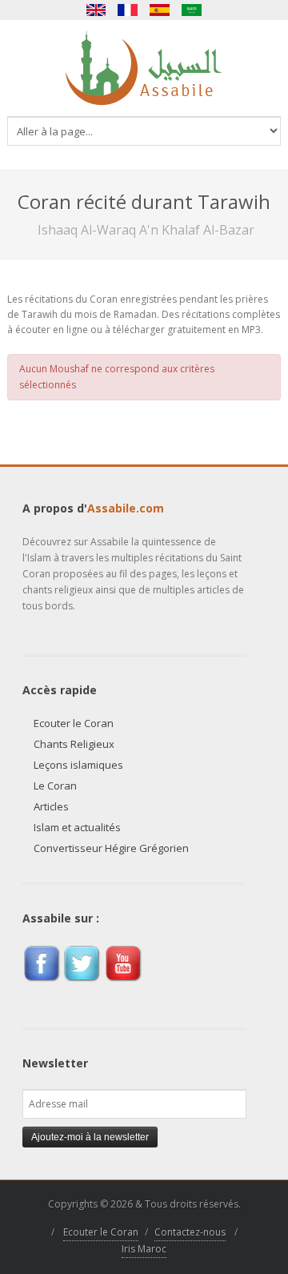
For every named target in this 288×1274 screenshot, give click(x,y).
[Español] (160, 10)
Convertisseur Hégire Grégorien (111, 848)
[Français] (128, 10)
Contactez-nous (190, 1232)
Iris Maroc (144, 1249)
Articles (51, 806)
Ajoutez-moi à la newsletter (90, 1137)
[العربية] (192, 10)
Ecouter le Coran (74, 723)
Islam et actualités (77, 827)
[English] (96, 10)
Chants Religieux (74, 744)
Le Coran (55, 785)
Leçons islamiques (78, 765)
